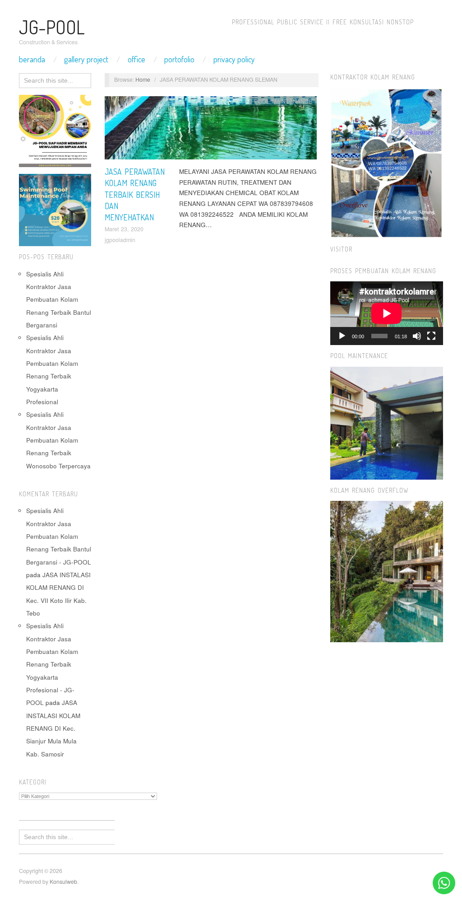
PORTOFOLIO (179, 59)
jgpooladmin (120, 240)
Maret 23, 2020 (124, 229)
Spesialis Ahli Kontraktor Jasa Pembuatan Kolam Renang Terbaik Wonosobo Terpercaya (58, 440)
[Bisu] (416, 336)
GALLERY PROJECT (86, 59)
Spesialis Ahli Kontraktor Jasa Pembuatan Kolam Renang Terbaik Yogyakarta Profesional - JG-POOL (52, 664)
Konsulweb (63, 882)
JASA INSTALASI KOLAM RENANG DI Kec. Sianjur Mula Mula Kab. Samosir (53, 728)
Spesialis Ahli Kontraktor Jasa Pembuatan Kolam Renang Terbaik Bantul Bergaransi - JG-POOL (58, 536)
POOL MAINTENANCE (283, 101)
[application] (386, 313)
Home (142, 79)
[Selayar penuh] (431, 336)
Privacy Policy (234, 59)
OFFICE (136, 59)
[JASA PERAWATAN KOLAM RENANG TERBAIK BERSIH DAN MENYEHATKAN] (211, 130)
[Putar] (341, 336)
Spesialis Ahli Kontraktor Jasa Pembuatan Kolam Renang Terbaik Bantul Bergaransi (58, 299)
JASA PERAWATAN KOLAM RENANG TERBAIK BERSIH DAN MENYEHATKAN (135, 194)
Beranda (32, 59)
